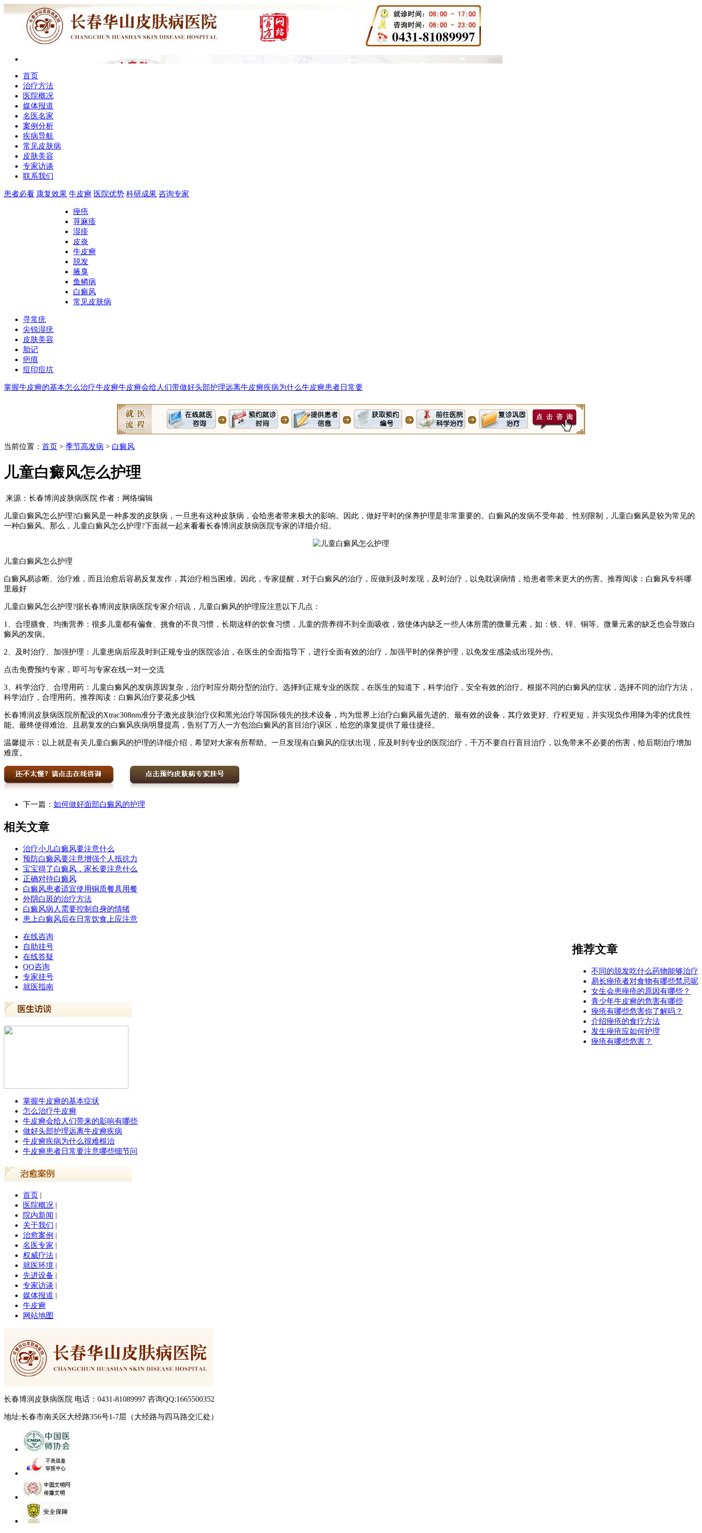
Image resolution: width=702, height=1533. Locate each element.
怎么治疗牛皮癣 (91, 387)
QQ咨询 (36, 967)
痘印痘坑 (38, 369)
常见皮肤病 (42, 146)
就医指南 (38, 987)
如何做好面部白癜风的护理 (99, 804)
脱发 (80, 261)
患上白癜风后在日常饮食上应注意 (80, 919)
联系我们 (38, 176)
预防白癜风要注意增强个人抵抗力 (80, 859)
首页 (30, 76)
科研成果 (141, 194)
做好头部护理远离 (210, 387)
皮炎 (80, 241)
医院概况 (38, 96)
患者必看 (19, 194)
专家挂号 (38, 977)
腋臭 (80, 272)
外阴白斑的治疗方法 (57, 899)
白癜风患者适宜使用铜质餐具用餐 (80, 889)
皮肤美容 (38, 156)
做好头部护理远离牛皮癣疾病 (72, 1131)
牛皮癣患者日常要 (332, 387)
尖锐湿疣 (38, 329)
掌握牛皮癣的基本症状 (61, 1101)
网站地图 (38, 1315)
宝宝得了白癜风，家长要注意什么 (80, 869)
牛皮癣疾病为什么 (271, 387)
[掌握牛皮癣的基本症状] (66, 1086)
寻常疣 (34, 319)
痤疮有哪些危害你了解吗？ (637, 1011)
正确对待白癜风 (49, 879)
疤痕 (30, 359)
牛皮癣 (80, 194)
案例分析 (38, 126)
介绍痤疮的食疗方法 (625, 1021)
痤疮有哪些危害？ (621, 1041)
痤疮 (80, 211)
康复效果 (51, 194)
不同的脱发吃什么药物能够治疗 (644, 971)
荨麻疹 (84, 221)
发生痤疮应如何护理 (625, 1031)
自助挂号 (38, 947)
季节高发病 (84, 446)
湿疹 (80, 231)
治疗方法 (38, 86)
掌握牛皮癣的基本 (34, 387)
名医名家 (38, 116)
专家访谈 (38, 166)
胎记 (30, 349)
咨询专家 (174, 194)
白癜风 (84, 292)
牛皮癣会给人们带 (149, 387)
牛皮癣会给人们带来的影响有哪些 (80, 1121)
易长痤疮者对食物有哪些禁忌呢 (644, 981)
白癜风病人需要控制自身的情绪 (76, 909)
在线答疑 (38, 957)
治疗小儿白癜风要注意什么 (69, 849)
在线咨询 (38, 937)
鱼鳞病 (84, 282)
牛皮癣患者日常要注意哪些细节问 (80, 1151)
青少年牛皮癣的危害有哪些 (637, 1001)
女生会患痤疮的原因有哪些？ (641, 991)
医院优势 (109, 194)
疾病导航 (38, 136)
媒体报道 (38, 106)
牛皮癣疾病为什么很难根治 (69, 1141)
